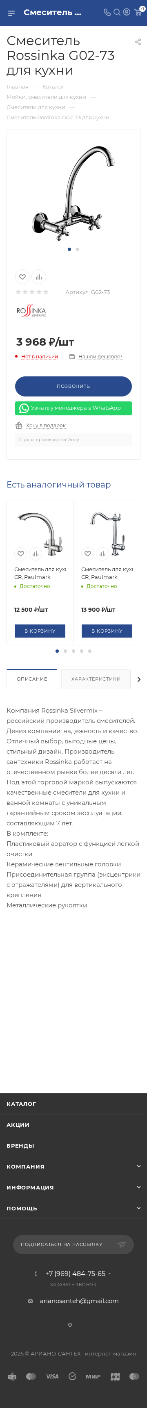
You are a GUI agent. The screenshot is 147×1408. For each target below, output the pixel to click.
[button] (69, 249)
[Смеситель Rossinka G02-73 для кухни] (73, 192)
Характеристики (95, 679)
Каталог (21, 1103)
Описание (32, 679)
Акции (18, 1124)
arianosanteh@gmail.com (79, 1301)
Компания (26, 1166)
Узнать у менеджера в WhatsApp (76, 407)
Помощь (22, 1208)
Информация (30, 1187)
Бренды (20, 1145)
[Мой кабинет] (126, 13)
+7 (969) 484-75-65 (75, 1274)
